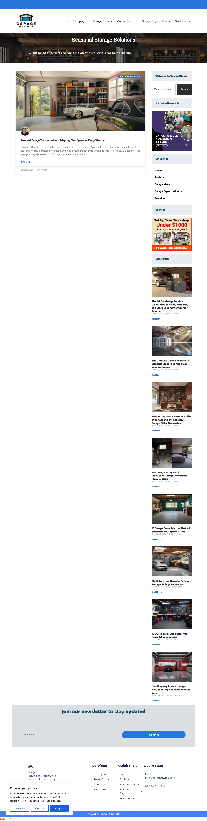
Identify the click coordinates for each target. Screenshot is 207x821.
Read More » (26, 162)
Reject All (39, 808)
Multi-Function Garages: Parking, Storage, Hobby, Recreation (171, 582)
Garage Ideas (125, 21)
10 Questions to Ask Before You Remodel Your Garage (170, 635)
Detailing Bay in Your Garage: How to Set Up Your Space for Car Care (171, 689)
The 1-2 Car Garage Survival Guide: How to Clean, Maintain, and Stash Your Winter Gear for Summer (170, 306)
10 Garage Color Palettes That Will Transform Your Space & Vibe (171, 530)
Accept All (59, 808)
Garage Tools (101, 21)
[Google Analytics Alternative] (6, 819)
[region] (39, 799)
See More (181, 21)
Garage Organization (154, 21)
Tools (158, 177)
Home (64, 21)
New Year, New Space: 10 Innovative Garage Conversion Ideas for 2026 (169, 475)
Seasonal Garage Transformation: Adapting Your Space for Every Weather (63, 140)
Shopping (78, 21)
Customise (20, 808)
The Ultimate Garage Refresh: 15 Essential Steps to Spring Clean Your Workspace (170, 363)
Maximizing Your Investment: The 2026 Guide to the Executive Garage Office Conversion (171, 419)
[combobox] (164, 89)
